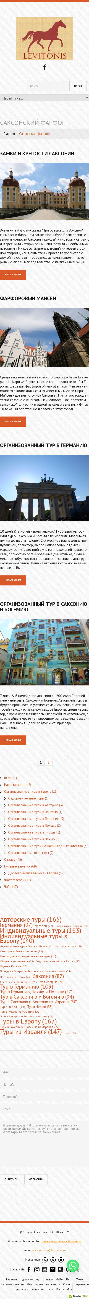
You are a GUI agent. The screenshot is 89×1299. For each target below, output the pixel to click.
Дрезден (44, 926)
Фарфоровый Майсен (28, 298)
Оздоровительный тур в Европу (58, 961)
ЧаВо (7, 887)
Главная (9, 134)
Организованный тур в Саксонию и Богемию (43, 607)
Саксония (48, 976)
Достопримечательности (43, 1284)
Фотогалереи (14, 880)
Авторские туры (31, 919)
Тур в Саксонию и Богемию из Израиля (39, 1001)
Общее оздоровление (17, 961)
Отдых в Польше (13, 966)
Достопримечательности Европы (33, 873)
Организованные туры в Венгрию (33, 812)
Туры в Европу (28, 1021)
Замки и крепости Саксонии (37, 153)
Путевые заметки (17, 866)
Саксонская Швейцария (18, 982)
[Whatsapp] (73, 1266)
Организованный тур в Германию (43, 445)
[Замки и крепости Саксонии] (44, 191)
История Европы (69, 946)
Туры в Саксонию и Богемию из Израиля (29, 1027)
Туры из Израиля (31, 1031)
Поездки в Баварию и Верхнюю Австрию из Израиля (35, 971)
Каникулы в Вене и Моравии (21, 951)
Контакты (38, 1289)
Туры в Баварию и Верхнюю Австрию (26, 1016)
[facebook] (44, 66)
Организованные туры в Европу (27, 791)
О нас (67, 1284)
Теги (50, 1289)
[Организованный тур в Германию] (44, 488)
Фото (79, 1279)
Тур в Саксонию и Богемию (37, 996)
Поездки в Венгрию (15, 977)
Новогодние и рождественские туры (28, 956)
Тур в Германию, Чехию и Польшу (36, 991)
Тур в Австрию (51, 982)
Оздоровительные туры (26, 798)
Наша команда (15, 784)
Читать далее (13, 274)
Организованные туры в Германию (34, 818)
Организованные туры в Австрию (33, 805)
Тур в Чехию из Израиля (20, 1011)
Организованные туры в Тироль (31, 832)
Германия (16, 925)
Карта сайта (64, 1289)
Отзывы (10, 859)
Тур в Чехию (39, 1006)
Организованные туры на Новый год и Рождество (45, 846)
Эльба (70, 1033)
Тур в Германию (26, 986)
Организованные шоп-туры (28, 853)
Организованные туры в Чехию (31, 839)
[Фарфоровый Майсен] (44, 337)
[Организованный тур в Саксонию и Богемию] (44, 652)
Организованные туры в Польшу (32, 825)
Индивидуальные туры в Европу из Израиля (26, 946)
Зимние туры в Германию (71, 926)
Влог (7, 778)
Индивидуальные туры (40, 930)
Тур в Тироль (12, 1007)
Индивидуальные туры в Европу (33, 938)
